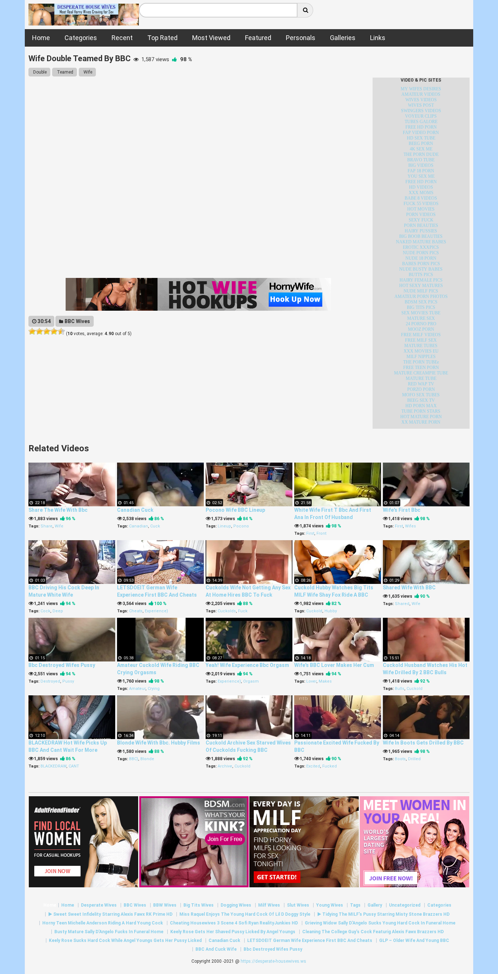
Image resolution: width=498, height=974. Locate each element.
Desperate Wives (99, 905)
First (310, 533)
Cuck (155, 526)
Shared (402, 603)
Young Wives (329, 905)
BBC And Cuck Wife (216, 949)
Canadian (138, 526)
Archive (225, 766)
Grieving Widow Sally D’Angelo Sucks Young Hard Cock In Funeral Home (380, 923)
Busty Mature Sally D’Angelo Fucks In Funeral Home (108, 931)
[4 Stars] (54, 331)
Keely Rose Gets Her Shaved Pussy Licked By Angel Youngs (232, 931)
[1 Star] (32, 331)
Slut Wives (298, 905)
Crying (154, 688)
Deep (57, 611)
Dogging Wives (236, 905)
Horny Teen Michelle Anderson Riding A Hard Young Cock (102, 923)
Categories (439, 905)
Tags (355, 905)
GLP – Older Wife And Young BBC (414, 940)
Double (39, 72)
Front (321, 533)
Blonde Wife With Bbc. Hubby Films (158, 743)
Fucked (329, 766)
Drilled (414, 759)
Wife (87, 72)
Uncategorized (404, 905)
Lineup (224, 526)
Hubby (330, 611)
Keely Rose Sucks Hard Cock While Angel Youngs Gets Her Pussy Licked (125, 940)
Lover (311, 681)
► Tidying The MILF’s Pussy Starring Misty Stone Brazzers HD (383, 914)
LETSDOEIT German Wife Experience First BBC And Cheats (309, 940)
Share (46, 526)
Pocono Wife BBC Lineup (235, 510)
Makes (325, 681)
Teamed (64, 72)
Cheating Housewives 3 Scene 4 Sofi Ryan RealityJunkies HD (234, 923)
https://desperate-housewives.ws (273, 961)
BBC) (133, 759)
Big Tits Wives (198, 905)
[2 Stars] (39, 331)
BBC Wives (76, 321)
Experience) (156, 611)
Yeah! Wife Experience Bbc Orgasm (247, 665)
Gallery (374, 905)
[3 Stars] (46, 331)
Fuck (243, 611)
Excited (313, 766)
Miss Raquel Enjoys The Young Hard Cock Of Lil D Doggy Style (244, 914)
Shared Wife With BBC (409, 587)
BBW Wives (164, 905)
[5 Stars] (61, 331)
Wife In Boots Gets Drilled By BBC (423, 743)
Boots (400, 759)
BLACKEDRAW (53, 766)
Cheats (136, 611)
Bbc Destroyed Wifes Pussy (61, 665)
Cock (45, 611)
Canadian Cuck (135, 510)
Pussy (68, 681)
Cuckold (314, 611)
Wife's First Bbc (401, 510)
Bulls (399, 688)
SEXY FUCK (421, 220)
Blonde (147, 759)
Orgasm (251, 681)
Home (49, 905)
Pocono (241, 526)
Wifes (410, 526)
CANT (74, 766)
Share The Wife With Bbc (57, 510)
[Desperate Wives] (83, 21)
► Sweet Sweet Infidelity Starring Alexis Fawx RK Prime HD (110, 914)
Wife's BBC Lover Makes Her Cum (334, 665)
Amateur (137, 688)
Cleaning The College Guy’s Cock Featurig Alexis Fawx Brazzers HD (373, 931)
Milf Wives (269, 905)
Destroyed (50, 681)
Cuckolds (227, 611)
